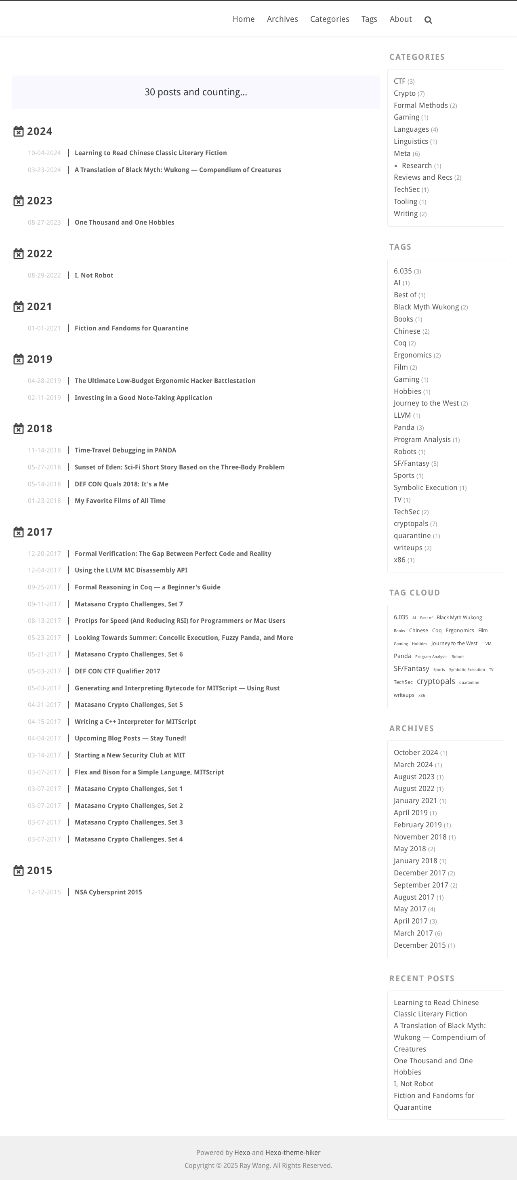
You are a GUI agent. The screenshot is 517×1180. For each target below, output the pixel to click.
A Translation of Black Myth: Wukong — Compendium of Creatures (178, 170)
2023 (40, 201)
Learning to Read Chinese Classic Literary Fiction (151, 153)
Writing (406, 213)
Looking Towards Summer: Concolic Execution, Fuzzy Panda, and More (184, 638)
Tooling (405, 201)
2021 (40, 307)
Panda (404, 427)
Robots (405, 451)
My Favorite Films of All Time (120, 501)
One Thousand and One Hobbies (124, 222)
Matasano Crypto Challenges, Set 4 (129, 839)
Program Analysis (422, 439)
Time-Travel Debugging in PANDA (125, 450)
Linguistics (411, 141)
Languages (411, 129)
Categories (329, 19)
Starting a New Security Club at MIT (130, 755)
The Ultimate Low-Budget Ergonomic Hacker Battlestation (165, 381)
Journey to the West (426, 403)
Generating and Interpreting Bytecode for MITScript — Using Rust (177, 688)
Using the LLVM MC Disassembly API (131, 570)
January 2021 (415, 800)
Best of (405, 294)
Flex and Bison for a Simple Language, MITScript (149, 772)
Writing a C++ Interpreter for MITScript (135, 722)
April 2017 (411, 921)
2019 (40, 359)
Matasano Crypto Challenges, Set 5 (129, 705)
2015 (40, 870)
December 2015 (420, 945)
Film (401, 367)
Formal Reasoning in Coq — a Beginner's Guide (148, 587)
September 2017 (421, 885)
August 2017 (414, 897)
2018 (40, 429)
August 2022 (414, 788)
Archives (282, 19)
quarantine (412, 535)
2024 (40, 131)
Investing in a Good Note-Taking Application (143, 398)
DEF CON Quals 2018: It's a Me (121, 484)
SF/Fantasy (411, 463)
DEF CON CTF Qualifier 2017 (117, 671)
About (401, 19)
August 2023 (414, 776)
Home (244, 19)
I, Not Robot (94, 275)
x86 (400, 559)
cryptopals (411, 523)
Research (417, 165)
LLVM (402, 415)
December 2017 (420, 873)
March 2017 (413, 933)
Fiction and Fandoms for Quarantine (131, 328)
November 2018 (420, 837)
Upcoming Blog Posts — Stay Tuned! (130, 738)
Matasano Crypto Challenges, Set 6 (129, 654)
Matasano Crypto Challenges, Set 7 (129, 604)
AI (397, 282)
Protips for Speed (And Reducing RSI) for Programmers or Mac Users (180, 621)
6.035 (403, 271)
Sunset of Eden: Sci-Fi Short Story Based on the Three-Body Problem (180, 467)
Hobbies (407, 391)
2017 (40, 532)
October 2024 (416, 752)
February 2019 (418, 824)
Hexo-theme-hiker (293, 1152)
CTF (400, 81)
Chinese (407, 331)
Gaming (406, 117)
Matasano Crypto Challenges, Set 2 (129, 806)
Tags (369, 19)
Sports (404, 475)
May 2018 (410, 848)
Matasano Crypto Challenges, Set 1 (129, 789)
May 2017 (410, 908)
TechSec (407, 189)
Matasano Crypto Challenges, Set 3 (129, 822)
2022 (40, 254)
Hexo (242, 1152)
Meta (402, 153)
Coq (400, 343)
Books (403, 319)
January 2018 (415, 860)
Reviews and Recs (423, 177)
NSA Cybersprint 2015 (108, 892)
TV (397, 499)
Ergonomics (413, 355)
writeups (408, 547)
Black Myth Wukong (426, 307)
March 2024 (413, 764)
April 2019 (411, 812)
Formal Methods (421, 105)
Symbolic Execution (426, 487)
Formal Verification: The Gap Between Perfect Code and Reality (173, 553)
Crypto (405, 93)
